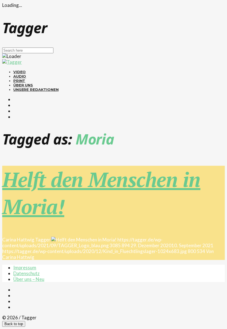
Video (19, 72)
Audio (19, 76)
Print (19, 80)
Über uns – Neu (28, 279)
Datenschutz (26, 273)
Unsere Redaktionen (36, 89)
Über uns (23, 85)
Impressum (24, 267)
